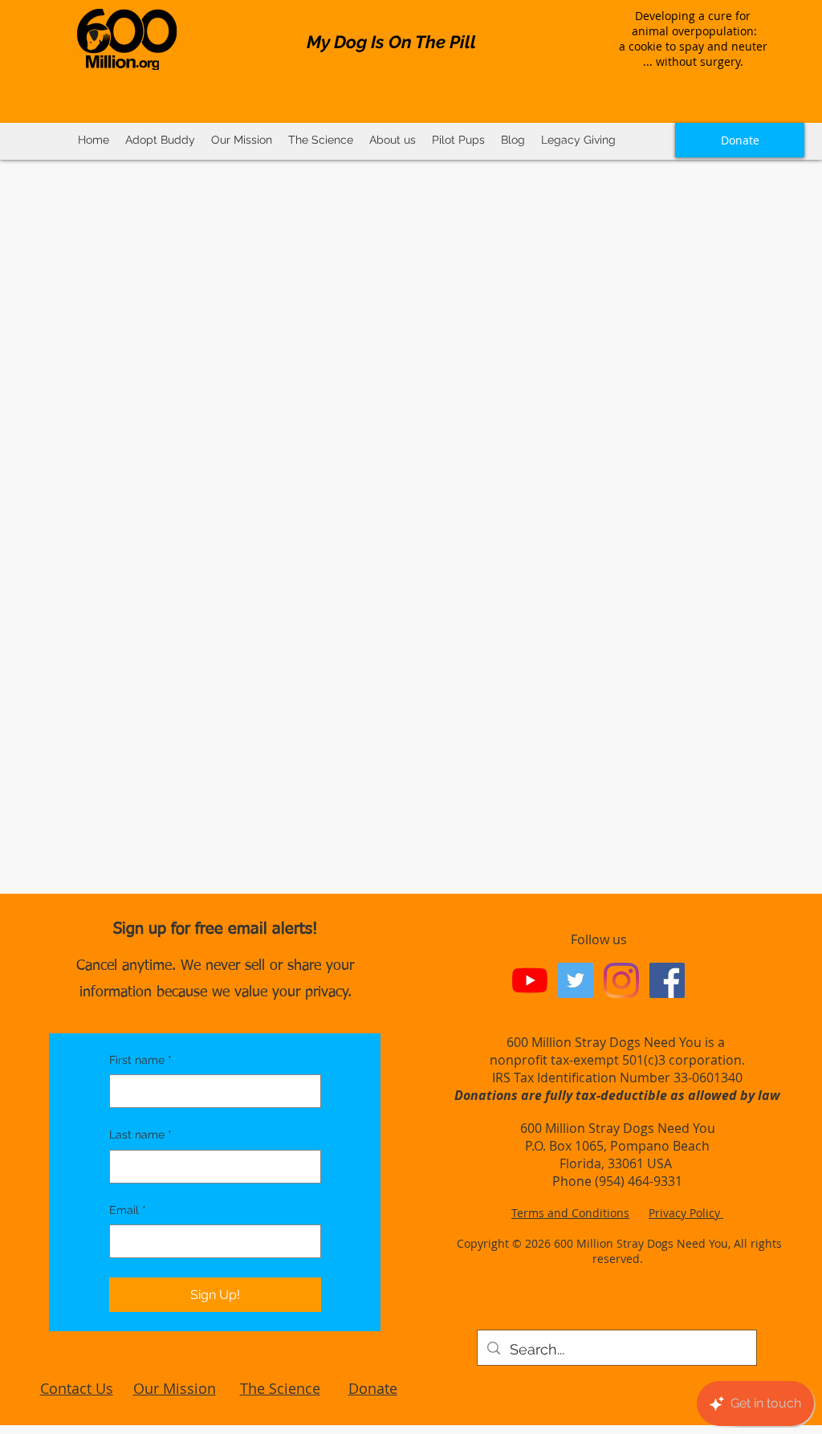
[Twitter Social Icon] (575, 980)
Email (127, 1210)
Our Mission (174, 1388)
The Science (280, 1388)
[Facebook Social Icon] (667, 980)
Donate (372, 1388)
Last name (140, 1134)
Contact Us (76, 1388)
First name (140, 1059)
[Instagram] (621, 980)
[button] (320, 140)
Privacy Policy (686, 1212)
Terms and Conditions (570, 1212)
